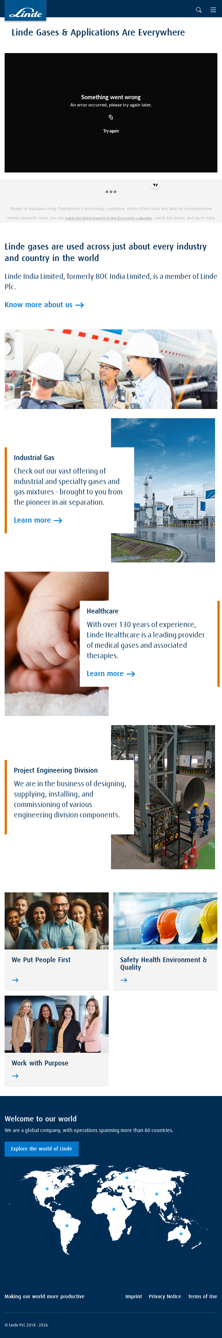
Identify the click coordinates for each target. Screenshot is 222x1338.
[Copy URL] (111, 117)
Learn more (32, 520)
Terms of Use (202, 1296)
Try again (111, 131)
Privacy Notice (165, 1296)
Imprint (133, 1296)
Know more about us (39, 305)
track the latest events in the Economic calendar (108, 218)
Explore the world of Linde (41, 1149)
